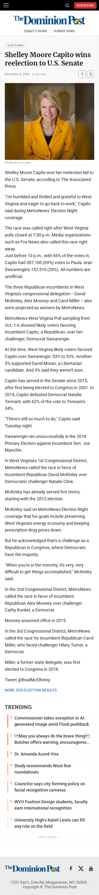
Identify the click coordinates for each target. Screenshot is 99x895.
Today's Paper (35, 31)
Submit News (64, 31)
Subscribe (85, 5)
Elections (15, 45)
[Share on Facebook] (82, 74)
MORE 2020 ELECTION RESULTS (31, 690)
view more (48, 837)
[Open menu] (6, 5)
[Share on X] (90, 74)
